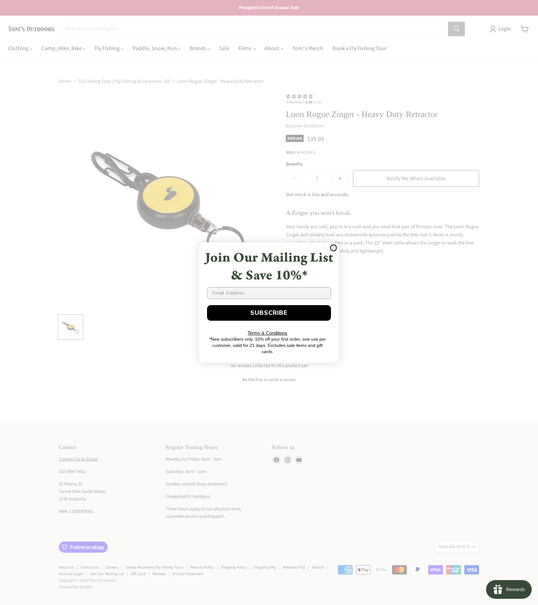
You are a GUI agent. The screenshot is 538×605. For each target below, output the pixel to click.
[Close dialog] (333, 248)
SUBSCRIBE (269, 313)
